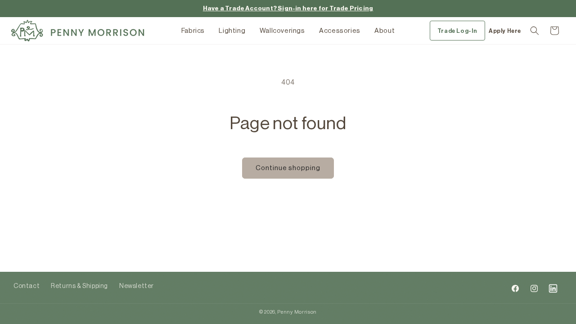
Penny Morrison (297, 312)
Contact (27, 286)
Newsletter (136, 286)
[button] (534, 30)
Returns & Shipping (79, 286)
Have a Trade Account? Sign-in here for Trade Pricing (288, 8)
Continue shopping (288, 168)
